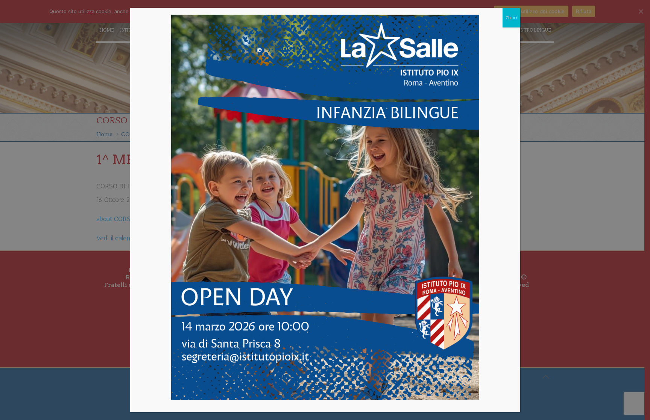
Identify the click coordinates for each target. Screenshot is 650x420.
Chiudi (511, 17)
